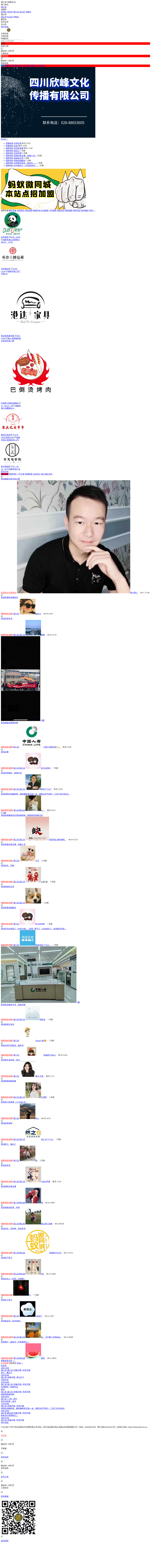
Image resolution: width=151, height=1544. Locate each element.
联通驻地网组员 (9, 597)
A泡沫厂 (38, 1316)
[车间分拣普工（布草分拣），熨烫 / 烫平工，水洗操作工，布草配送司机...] (2, 927)
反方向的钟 (45, 768)
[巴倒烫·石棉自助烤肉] (30, 401)
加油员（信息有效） (11, 1321)
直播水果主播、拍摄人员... (25, 156)
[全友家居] (13, 235)
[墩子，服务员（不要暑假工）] (2, 1340)
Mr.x (37, 1118)
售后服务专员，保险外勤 (13, 1005)
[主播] (2, 750)
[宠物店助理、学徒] (2, 1205)
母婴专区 (61, 211)
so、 (43, 810)
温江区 (22, 12)
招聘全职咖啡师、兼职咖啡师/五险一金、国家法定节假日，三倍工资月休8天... (35, 794)
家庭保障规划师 (9, 723)
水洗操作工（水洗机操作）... (26, 166)
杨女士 (38, 614)
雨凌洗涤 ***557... (42, 945)
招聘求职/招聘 (7, 614)
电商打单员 (7, 1024)
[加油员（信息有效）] (2, 1319)
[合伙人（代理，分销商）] (2, 1276)
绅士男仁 (134, 593)
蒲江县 (4, 7)
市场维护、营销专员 (11, 773)
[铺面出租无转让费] (2, 477)
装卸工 (17, 151)
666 (42, 1274)
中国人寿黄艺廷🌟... (51, 747)
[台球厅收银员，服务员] (2, 1043)
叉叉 (37, 861)
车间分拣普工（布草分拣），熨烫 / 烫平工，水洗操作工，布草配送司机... (33, 929)
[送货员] (2, 1163)
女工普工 (6, 1300)
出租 (16, 146)
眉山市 (4, 17)
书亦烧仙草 (5, 269)
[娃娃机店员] (2, 884)
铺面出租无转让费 (10, 479)
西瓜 (43, 1358)
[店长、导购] (2, 863)
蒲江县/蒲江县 (19, 635)
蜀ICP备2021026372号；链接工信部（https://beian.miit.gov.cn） (122, 1427)
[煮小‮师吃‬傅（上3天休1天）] (2, 1100)
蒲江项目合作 (46, 474)
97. (30, 1295)
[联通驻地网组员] (2, 595)
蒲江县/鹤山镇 (19, 810)
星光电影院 (5, 467)
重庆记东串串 (6, 435)
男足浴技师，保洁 (10, 1060)
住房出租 (18, 143)
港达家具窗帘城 (7, 336)
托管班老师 (18, 148)
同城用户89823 (49, 1055)
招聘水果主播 (8, 1186)
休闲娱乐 (21, 211)
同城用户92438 (55, 1253)
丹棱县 (16, 17)
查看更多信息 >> (8, 1361)
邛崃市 (28, 12)
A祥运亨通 (45, 1182)
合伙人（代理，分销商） (13, 1279)
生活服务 (45, 211)
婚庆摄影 (69, 211)
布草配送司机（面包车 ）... (25, 163)
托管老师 (18, 153)
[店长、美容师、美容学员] (2, 1226)
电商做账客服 (8, 1081)
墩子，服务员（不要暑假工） (15, 1342)
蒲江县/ (16, 614)
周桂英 (42, 1020)
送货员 (5, 1165)
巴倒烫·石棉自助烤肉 (10, 403)
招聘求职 (9, 66)
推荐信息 (4, 474)
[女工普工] (2, 1298)
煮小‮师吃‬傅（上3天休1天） (14, 1102)
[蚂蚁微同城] (9, 31)
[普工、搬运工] (2, 1142)
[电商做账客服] (2, 1079)
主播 (4, 752)
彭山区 (10, 17)
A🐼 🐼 (44, 882)
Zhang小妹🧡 (40, 1041)
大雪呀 (44, 1097)
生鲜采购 (6, 1123)
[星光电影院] (13, 464)
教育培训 (77, 211)
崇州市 (10, 12)
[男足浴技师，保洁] (2, 1058)
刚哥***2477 (46, 789)
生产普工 (6, 1258)
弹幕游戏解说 (19, 161)
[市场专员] (2, 616)
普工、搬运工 (8, 1144)
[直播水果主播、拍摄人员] (2, 842)
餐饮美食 (13, 211)
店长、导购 (7, 866)
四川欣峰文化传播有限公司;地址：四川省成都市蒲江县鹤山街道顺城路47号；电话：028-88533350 (55, 1427)
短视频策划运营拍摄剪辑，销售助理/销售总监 (22, 815)
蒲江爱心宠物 (46, 1224)
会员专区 (41, 66)
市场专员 (6, 619)
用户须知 (4, 27)
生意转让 (33, 66)
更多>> (92, 211)
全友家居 (4, 237)
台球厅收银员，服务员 (12, 1045)
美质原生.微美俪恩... (57, 840)
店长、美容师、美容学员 (13, 1229)
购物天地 (37, 211)
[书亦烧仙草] (13, 266)
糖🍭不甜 (39, 1076)
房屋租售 (17, 66)
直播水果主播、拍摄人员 (13, 844)
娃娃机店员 (18, 158)
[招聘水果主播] (2, 1184)
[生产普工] (2, 1255)
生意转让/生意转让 (9, 593)
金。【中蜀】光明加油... (51, 1337)
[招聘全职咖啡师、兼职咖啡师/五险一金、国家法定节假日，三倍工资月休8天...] (2, 792)
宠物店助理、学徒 (10, 1207)
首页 (3, 66)
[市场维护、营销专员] (2, 771)
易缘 (43, 635)
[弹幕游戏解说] (2, 905)
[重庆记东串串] (13, 432)
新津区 (4, 12)
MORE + (4, 139)
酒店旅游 (29, 211)
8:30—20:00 (15, 237)
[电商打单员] (2, 1022)
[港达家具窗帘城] (30, 333)
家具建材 (85, 211)
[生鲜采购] (2, 1121)
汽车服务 (53, 211)
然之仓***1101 (47, 1139)
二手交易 (25, 66)
